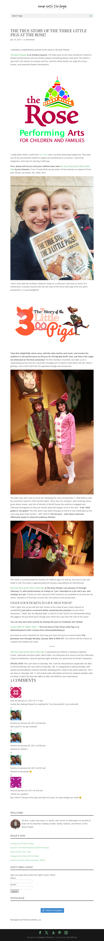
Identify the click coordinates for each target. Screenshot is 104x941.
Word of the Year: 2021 (20, 851)
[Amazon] (53, 933)
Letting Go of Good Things (22, 843)
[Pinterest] (59, 933)
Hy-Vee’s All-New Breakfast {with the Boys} (29, 847)
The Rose (43, 154)
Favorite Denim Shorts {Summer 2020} (27, 860)
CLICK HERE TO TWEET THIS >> (24, 627)
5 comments (29, 39)
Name (13, 878)
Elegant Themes (46, 937)
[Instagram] (66, 933)
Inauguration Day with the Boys (24, 856)
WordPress (72, 937)
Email (13, 884)
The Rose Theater (18, 55)
